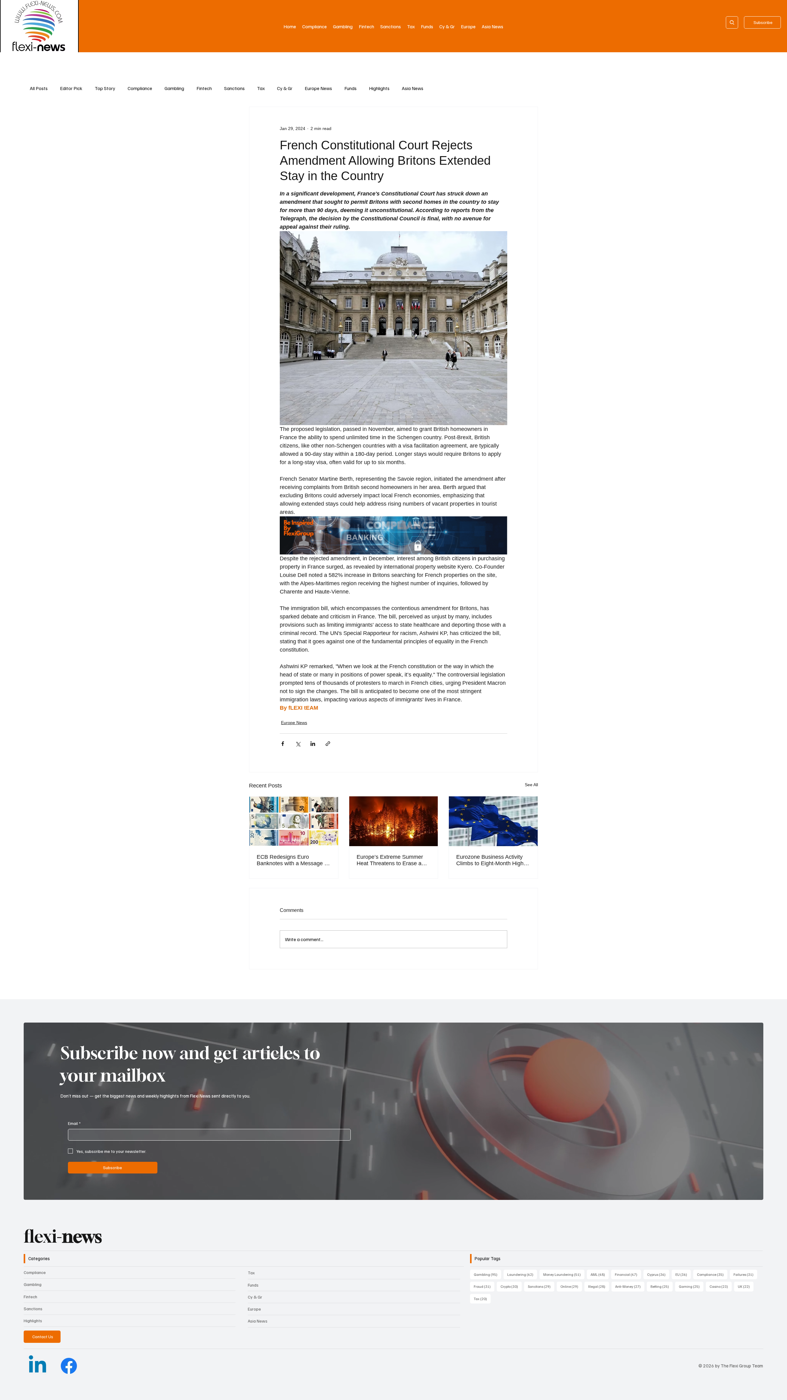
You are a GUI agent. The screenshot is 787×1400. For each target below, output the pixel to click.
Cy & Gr (284, 88)
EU (683, 1274)
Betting (662, 1286)
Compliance (140, 88)
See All (531, 784)
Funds (350, 88)
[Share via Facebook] (283, 744)
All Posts (39, 88)
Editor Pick (71, 88)
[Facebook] (69, 1366)
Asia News (412, 88)
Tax (261, 88)
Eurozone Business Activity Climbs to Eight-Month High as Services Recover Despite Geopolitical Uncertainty (491, 860)
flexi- (63, 1236)
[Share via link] (328, 744)
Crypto (511, 1286)
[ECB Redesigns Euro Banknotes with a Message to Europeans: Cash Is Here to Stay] (293, 821)
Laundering (522, 1274)
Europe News (318, 88)
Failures (745, 1274)
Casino (721, 1286)
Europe (254, 1308)
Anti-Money (629, 1286)
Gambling (174, 88)
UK (745, 1286)
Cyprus (658, 1274)
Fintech (204, 88)
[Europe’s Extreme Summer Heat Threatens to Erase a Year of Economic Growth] (393, 821)
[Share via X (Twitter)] (298, 744)
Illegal (598, 1286)
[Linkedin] (37, 1366)
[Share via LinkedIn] (313, 744)
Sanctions (234, 88)
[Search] (732, 22)
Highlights (379, 88)
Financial (628, 1274)
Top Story (105, 88)
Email (74, 1123)
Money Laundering (563, 1274)
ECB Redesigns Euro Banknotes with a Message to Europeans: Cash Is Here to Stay (293, 860)
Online (571, 1286)
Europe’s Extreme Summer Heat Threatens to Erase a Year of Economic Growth (390, 860)
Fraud (484, 1286)
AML (600, 1274)
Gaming (691, 1286)
